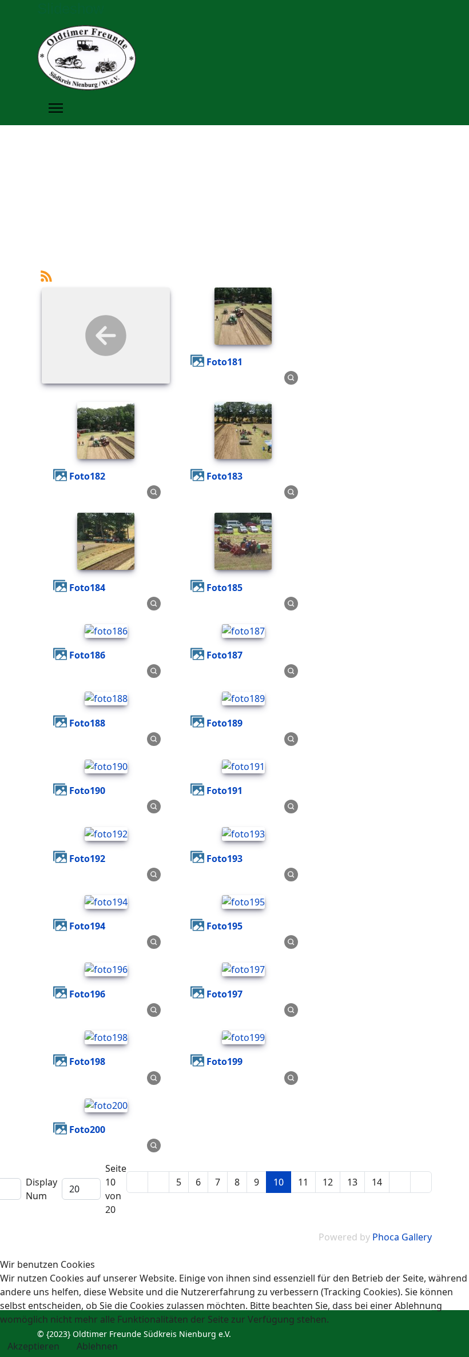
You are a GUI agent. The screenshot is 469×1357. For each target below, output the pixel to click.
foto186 (87, 655)
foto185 (224, 587)
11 (303, 1182)
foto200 (87, 1129)
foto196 (87, 994)
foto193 (224, 858)
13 (352, 1182)
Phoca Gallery (402, 1237)
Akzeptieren (33, 1346)
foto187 (224, 655)
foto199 (224, 1061)
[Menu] (56, 108)
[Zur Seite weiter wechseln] (400, 1182)
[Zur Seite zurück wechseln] (158, 1182)
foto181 (224, 362)
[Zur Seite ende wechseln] (421, 1182)
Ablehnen (97, 1346)
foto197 (224, 994)
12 (328, 1182)
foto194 (87, 926)
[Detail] (291, 377)
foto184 (87, 587)
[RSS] (46, 275)
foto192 (87, 858)
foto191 (224, 790)
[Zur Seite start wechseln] (137, 1182)
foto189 (224, 723)
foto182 (87, 476)
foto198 (87, 1061)
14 (377, 1182)
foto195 (224, 926)
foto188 (87, 723)
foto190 (87, 790)
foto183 (224, 476)
